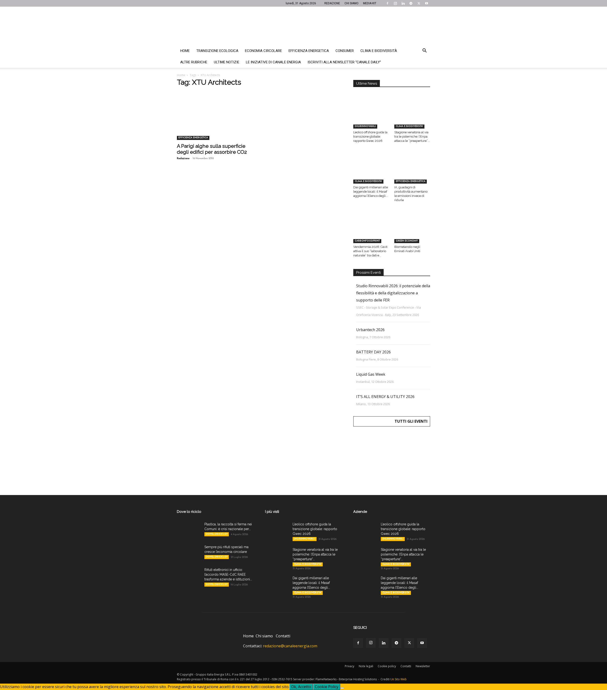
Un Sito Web (398, 679)
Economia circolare (263, 51)
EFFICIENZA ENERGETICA (193, 137)
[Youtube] (426, 3)
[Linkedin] (403, 3)
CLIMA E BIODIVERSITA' (409, 126)
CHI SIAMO (352, 3)
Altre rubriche (193, 62)
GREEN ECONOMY (407, 241)
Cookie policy (387, 666)
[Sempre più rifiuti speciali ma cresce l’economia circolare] (189, 553)
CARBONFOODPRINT (367, 241)
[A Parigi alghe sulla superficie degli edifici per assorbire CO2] (215, 121)
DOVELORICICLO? (216, 534)
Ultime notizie (226, 62)
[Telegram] (410, 3)
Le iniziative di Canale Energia (273, 62)
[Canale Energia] (303, 25)
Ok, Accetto (301, 686)
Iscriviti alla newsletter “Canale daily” (344, 62)
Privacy (349, 666)
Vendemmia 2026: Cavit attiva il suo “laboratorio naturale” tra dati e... (370, 251)
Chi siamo (264, 636)
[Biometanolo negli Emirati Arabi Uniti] (412, 230)
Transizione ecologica (217, 51)
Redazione (183, 158)
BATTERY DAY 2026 (373, 352)
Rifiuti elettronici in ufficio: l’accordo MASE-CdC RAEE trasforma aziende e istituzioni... (228, 574)
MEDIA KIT (369, 3)
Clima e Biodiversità (378, 51)
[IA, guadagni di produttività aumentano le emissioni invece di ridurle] (412, 171)
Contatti (283, 636)
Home (185, 51)
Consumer (345, 51)
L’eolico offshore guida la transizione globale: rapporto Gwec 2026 (370, 136)
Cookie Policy (326, 686)
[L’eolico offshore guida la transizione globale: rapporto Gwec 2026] (371, 116)
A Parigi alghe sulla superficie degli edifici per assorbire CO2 (212, 149)
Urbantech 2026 (370, 329)
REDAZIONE (332, 3)
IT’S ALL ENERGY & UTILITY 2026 (385, 396)
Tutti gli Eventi (411, 421)
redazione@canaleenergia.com (290, 645)
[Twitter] (418, 3)
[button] (424, 51)
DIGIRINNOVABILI (365, 126)
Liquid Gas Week (370, 374)
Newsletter (423, 666)
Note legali (366, 666)
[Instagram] (395, 3)
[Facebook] (387, 3)
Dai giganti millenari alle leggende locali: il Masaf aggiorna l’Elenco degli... (370, 191)
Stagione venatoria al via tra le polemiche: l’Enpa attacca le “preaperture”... (412, 136)
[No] (342, 688)
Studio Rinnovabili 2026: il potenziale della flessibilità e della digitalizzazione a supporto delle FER (393, 293)
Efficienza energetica (309, 51)
